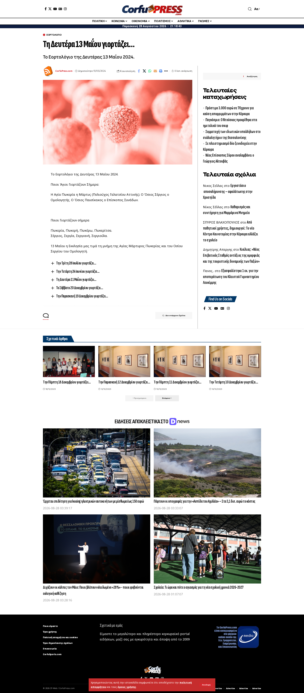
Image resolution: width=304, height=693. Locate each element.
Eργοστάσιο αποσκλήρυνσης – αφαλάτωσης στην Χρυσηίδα (227, 191)
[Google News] (60, 8)
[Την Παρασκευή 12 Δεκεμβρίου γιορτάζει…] (124, 361)
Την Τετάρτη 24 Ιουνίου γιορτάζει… (78, 271)
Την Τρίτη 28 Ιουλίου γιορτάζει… (76, 263)
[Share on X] (144, 71)
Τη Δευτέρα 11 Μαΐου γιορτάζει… (76, 279)
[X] (50, 8)
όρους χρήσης (127, 687)
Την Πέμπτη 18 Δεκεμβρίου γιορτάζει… (67, 382)
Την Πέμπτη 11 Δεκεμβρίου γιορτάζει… (177, 382)
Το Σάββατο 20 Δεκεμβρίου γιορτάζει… (79, 287)
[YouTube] (55, 8)
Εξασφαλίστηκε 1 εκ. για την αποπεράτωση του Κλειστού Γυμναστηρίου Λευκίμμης (231, 276)
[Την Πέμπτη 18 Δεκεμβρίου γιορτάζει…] (69, 361)
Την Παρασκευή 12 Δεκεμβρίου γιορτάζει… (124, 382)
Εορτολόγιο (53, 35)
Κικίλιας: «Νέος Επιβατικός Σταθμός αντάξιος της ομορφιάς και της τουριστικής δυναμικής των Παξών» (231, 255)
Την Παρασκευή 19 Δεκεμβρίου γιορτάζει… (82, 296)
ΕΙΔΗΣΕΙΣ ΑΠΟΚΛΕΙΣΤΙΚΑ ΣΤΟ (142, 421)
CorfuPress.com (63, 71)
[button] (206, 685)
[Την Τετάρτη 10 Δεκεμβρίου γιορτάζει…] (235, 361)
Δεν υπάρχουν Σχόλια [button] (175, 315)
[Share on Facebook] (138, 71)
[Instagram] (65, 8)
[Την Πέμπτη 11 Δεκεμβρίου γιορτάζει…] (180, 361)
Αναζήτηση (252, 76)
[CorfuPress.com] (152, 9)
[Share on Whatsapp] (149, 71)
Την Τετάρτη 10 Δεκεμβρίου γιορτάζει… (233, 382)
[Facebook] (46, 8)
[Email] (155, 71)
